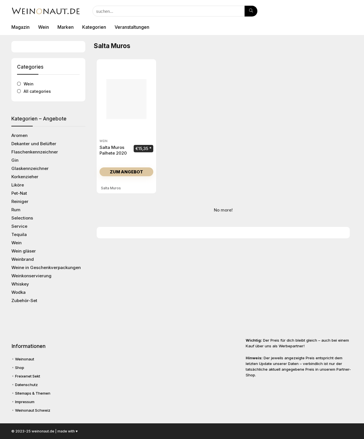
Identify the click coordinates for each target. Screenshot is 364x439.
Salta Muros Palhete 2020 (113, 150)
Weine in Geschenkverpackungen (46, 267)
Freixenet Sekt (27, 376)
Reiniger (19, 201)
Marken (65, 27)
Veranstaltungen (132, 27)
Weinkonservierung (31, 275)
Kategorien (94, 27)
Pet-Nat (19, 193)
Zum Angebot (126, 172)
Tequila (19, 234)
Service (19, 226)
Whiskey (20, 284)
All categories (37, 91)
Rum (15, 209)
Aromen (19, 135)
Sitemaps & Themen (32, 393)
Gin (14, 160)
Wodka (18, 292)
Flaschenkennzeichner (34, 152)
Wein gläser (23, 251)
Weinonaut (24, 359)
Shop (19, 367)
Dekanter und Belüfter (33, 143)
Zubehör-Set (24, 300)
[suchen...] (251, 11)
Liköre (17, 185)
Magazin (20, 27)
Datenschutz (26, 384)
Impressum (24, 401)
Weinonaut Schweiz (32, 410)
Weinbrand (22, 259)
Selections (22, 218)
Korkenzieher (24, 176)
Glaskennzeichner (30, 168)
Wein (43, 27)
